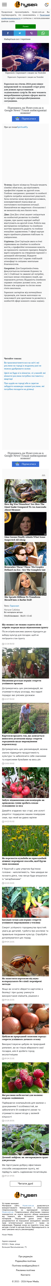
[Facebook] (8, 33)
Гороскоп (14, 606)
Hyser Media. (33, 1281)
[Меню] (4, 4)
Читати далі (25, 1183)
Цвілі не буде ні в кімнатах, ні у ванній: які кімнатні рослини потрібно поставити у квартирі (25, 376)
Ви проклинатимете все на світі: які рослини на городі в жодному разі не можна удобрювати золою (22, 366)
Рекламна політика (25, 1270)
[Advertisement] (25, 155)
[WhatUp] (43, 33)
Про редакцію (25, 1256)
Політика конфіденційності (25, 1266)
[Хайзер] (26, 4)
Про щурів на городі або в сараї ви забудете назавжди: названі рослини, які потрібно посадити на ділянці (24, 386)
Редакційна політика (25, 1261)
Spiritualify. (22, 127)
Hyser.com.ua (28, 1206)
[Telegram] (19, 33)
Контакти (25, 1275)
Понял (25, 26)
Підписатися (29, 119)
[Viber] (31, 33)
